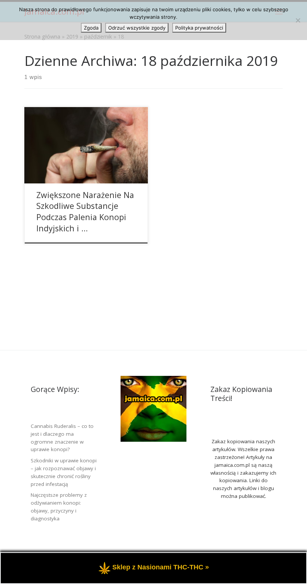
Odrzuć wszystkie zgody (136, 28)
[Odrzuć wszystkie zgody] (297, 20)
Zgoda (91, 28)
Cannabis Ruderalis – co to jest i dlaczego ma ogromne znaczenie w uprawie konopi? (62, 438)
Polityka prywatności (199, 28)
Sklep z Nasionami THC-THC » (160, 567)
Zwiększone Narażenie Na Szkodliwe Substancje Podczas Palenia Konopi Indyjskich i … (85, 211)
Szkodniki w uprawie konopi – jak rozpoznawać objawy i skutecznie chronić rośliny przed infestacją (64, 472)
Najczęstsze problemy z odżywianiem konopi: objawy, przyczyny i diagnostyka (59, 507)
